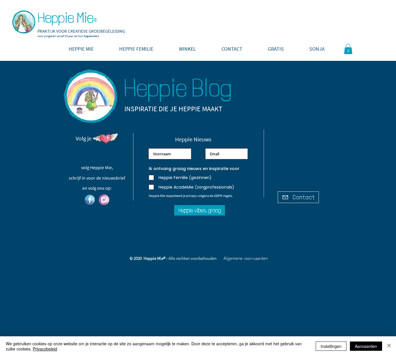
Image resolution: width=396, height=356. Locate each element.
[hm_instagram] (104, 199)
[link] (348, 49)
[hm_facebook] (89, 199)
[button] (276, 49)
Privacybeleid (45, 349)
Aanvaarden (366, 346)
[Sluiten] (389, 346)
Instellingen (331, 346)
